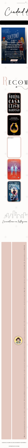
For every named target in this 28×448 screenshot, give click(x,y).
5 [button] (17, 62)
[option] (14, 46)
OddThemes (23, 442)
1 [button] (11, 62)
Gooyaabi (17, 446)
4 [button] (15, 62)
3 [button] (14, 62)
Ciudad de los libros (6, 442)
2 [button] (12, 62)
